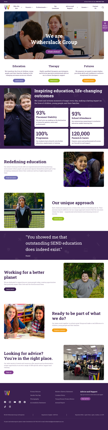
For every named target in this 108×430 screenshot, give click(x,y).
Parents (28, 7)
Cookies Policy (60, 395)
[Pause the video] (6, 57)
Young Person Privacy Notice (64, 399)
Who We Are (16, 7)
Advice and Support (70, 7)
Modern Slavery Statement (64, 391)
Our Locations (55, 7)
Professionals (41, 7)
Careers (84, 7)
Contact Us (95, 7)
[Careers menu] (87, 7)
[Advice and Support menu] (77, 7)
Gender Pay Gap (35, 395)
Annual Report (60, 403)
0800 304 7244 (100, 1)
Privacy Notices (35, 391)
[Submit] (103, 7)
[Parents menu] (32, 7)
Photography (34, 399)
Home (5, 1)
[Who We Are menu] (21, 7)
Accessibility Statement (38, 403)
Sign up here (85, 398)
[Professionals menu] (47, 7)
